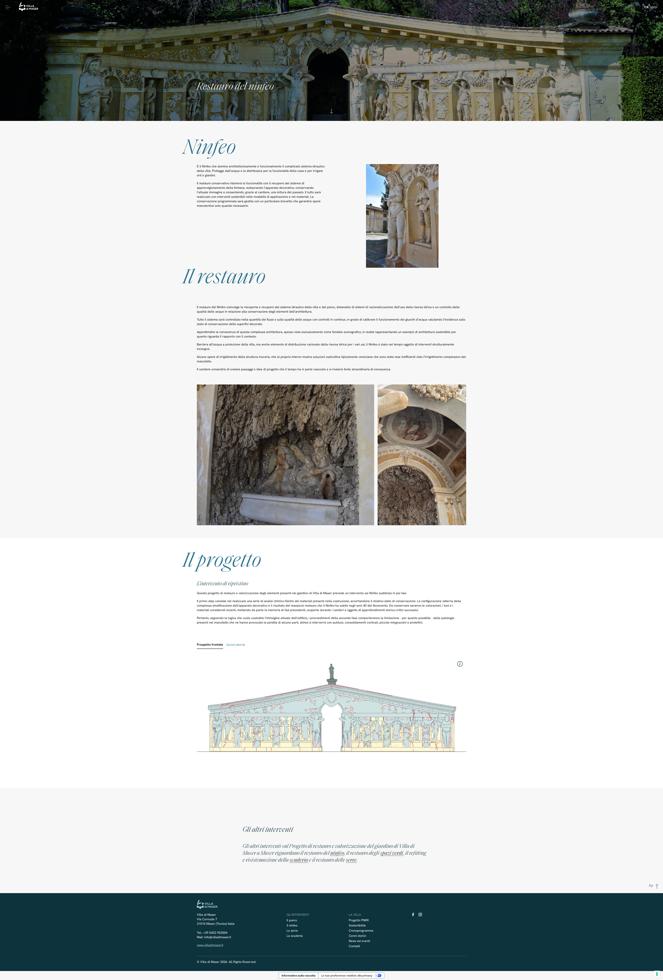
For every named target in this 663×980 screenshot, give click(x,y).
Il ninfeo (292, 925)
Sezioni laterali (235, 644)
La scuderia (295, 936)
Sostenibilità (357, 925)
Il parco (292, 920)
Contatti (354, 946)
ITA (646, 7)
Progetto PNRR (359, 920)
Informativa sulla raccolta (298, 975)
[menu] (7, 7)
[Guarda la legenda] (460, 664)
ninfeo (337, 853)
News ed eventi (359, 941)
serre (351, 860)
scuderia (299, 860)
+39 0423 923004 (215, 933)
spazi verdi (391, 853)
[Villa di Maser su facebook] (413, 915)
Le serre (292, 931)
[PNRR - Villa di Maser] (30, 7)
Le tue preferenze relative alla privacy (346, 975)
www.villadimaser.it (210, 945)
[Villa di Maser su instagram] (420, 915)
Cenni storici (357, 936)
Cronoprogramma (361, 931)
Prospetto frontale (210, 644)
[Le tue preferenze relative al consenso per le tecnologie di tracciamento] (657, 974)
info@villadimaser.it (217, 937)
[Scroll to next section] (331, 113)
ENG (653, 7)
